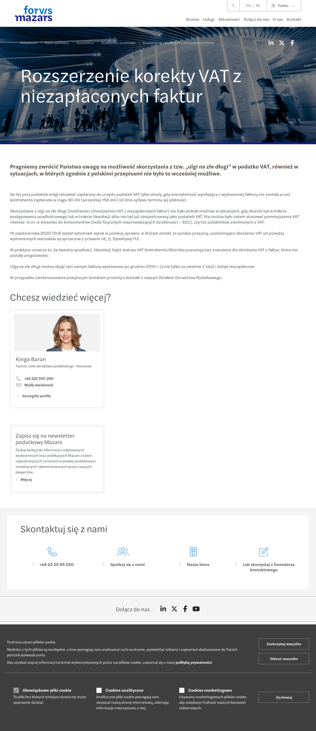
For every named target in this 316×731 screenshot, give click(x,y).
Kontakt (294, 19)
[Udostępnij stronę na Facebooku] (292, 42)
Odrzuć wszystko (284, 658)
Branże (192, 19)
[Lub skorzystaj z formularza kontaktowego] (264, 559)
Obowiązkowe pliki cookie (47, 690)
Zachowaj (284, 697)
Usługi (209, 19)
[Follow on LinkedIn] (163, 609)
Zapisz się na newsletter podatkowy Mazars (44, 438)
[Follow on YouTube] (196, 609)
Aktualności (229, 19)
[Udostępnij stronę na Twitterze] (281, 42)
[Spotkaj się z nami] (122, 559)
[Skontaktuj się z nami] (52, 559)
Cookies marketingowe (210, 690)
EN (248, 5)
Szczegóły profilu (36, 395)
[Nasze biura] (193, 559)
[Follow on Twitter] (174, 609)
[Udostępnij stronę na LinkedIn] (270, 42)
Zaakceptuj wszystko (283, 643)
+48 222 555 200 (38, 378)
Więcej (26, 479)
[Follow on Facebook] (185, 609)
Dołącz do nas (256, 19)
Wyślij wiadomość (38, 384)
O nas (278, 19)
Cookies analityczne (124, 690)
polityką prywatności (194, 662)
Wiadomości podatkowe (118, 42)
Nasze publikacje (57, 42)
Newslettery (85, 42)
